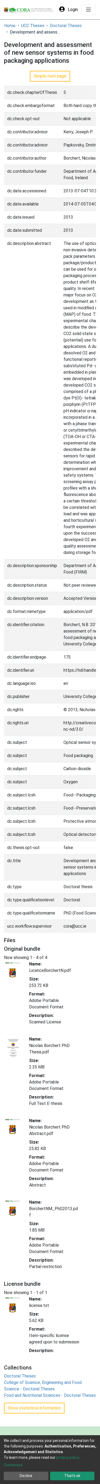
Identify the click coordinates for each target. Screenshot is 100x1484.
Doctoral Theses (66, 25)
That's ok (72, 1476)
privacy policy (67, 1457)
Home (9, 25)
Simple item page (50, 76)
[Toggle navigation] (88, 9)
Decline (26, 1476)
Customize (13, 1465)
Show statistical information (34, 1407)
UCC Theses (32, 25)
